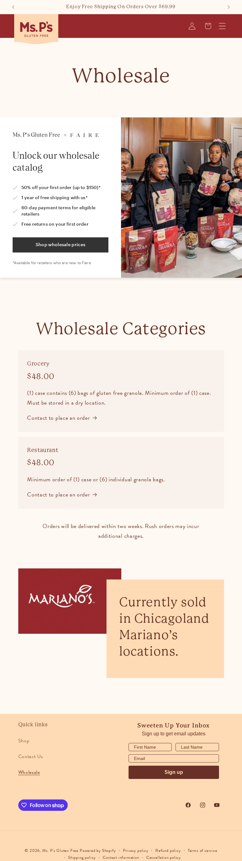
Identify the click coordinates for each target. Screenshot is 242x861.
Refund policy (168, 850)
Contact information (121, 857)
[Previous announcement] (13, 7)
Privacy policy (135, 850)
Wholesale (29, 772)
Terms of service (202, 850)
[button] (223, 26)
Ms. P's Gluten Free (60, 850)
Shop (24, 741)
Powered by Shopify (98, 850)
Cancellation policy (163, 857)
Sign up (173, 772)
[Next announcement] (229, 7)
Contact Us (30, 756)
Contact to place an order (58, 417)
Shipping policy (82, 857)
